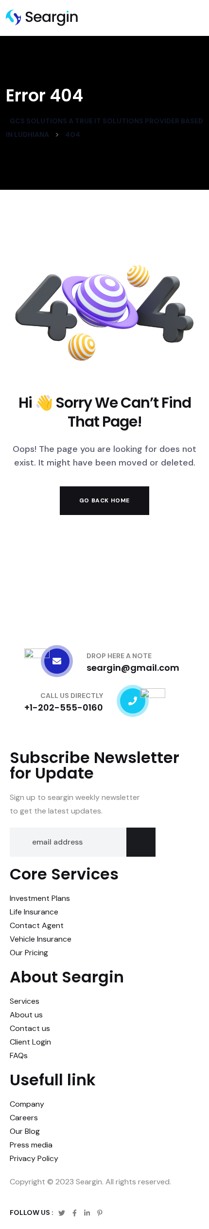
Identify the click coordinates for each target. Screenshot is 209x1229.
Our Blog (25, 1131)
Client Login (30, 1042)
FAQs (19, 1055)
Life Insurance (34, 912)
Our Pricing (29, 952)
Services (24, 1001)
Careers (24, 1118)
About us (26, 1015)
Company (27, 1104)
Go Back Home (104, 500)
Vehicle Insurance (40, 939)
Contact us (30, 1028)
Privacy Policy (34, 1158)
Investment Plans (40, 898)
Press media (31, 1145)
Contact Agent (37, 925)
